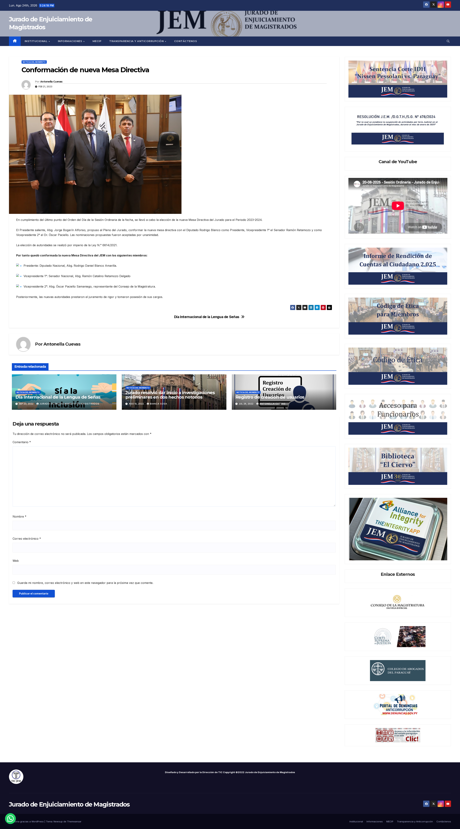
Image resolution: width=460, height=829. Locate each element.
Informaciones (70, 41)
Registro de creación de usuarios (269, 397)
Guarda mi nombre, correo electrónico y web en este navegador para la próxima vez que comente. (85, 583)
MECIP (97, 41)
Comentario (22, 442)
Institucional (36, 41)
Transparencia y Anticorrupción (137, 41)
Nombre (19, 516)
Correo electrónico (27, 538)
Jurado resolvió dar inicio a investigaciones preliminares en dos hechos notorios (170, 395)
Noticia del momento (34, 62)
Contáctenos (185, 41)
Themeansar (74, 821)
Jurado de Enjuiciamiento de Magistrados (69, 804)
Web (16, 560)
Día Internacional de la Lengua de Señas (206, 317)
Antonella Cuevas (51, 81)
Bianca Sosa (158, 403)
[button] (448, 41)
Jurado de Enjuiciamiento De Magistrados (69, 403)
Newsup (58, 821)
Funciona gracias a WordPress (26, 821)
